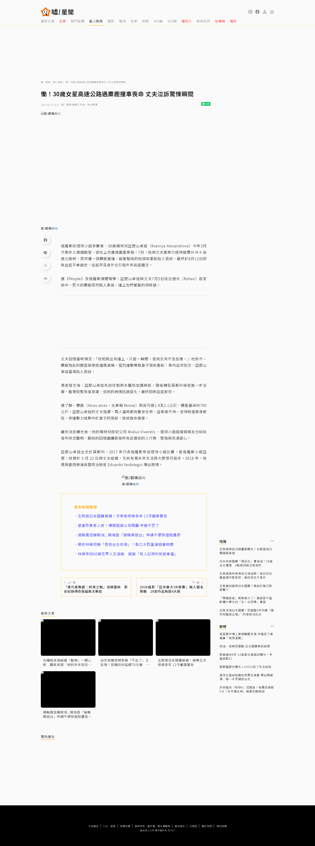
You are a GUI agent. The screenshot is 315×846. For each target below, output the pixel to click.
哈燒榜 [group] (220, 21)
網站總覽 (222, 826)
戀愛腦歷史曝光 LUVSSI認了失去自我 (245, 667)
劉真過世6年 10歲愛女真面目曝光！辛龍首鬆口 (245, 656)
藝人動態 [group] (96, 21)
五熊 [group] (62, 21)
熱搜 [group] (145, 21)
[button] (257, 12)
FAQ (105, 826)
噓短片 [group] (187, 21)
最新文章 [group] (48, 21)
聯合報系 (180, 826)
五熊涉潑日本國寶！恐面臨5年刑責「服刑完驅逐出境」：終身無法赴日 (246, 612)
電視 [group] (122, 21)
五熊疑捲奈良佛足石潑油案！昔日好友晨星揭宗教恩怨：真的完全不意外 (245, 575)
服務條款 (140, 826)
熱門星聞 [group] (78, 21)
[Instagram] (250, 12)
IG (56, 228)
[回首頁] (62, 12)
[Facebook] (45, 239)
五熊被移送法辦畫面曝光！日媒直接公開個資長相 (245, 551)
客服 (113, 826)
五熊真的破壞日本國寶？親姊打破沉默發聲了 (245, 588)
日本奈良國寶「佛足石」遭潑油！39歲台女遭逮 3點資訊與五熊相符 (246, 563)
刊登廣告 (93, 826)
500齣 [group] (158, 21)
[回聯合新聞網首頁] (46, 11)
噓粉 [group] (233, 21)
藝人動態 (58, 81)
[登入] (264, 12)
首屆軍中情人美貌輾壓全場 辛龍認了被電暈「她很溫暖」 (246, 636)
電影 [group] (111, 21)
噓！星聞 (45, 81)
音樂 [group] (134, 21)
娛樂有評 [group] (203, 21)
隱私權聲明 (164, 826)
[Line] (45, 252)
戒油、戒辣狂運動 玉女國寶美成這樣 (244, 646)
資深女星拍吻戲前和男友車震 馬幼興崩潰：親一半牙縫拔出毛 (246, 677)
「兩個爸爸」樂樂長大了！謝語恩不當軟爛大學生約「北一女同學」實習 (245, 600)
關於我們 (207, 826)
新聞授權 (125, 826)
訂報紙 (193, 826)
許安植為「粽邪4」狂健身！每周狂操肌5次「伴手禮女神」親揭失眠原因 (246, 689)
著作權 (151, 826)
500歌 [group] (172, 21)
